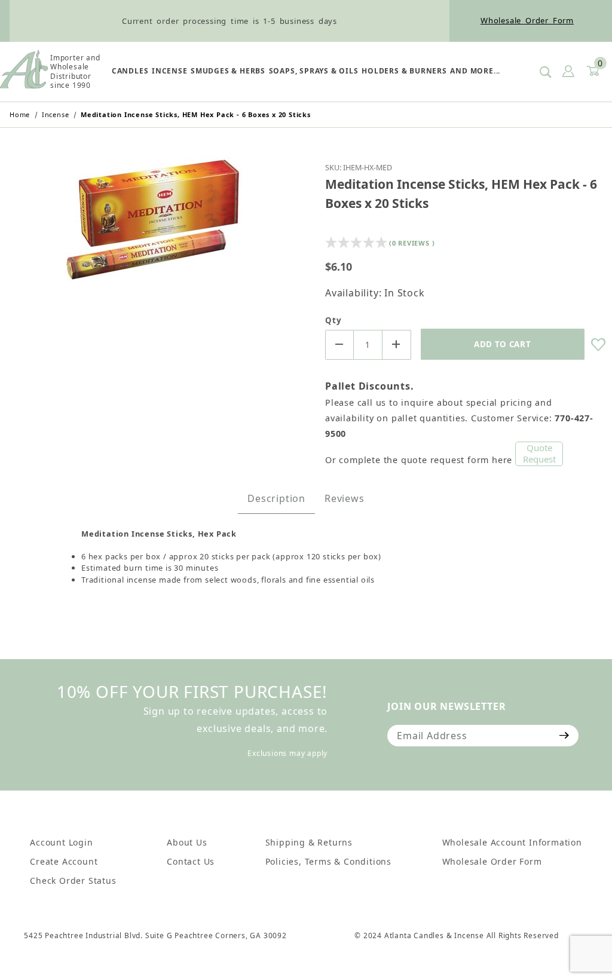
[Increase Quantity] (396, 345)
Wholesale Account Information (512, 842)
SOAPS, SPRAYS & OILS (314, 71)
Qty (333, 320)
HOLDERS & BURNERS (404, 71)
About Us (187, 842)
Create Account (63, 861)
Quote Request (539, 454)
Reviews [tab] (345, 498)
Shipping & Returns (309, 842)
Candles (130, 71)
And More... (475, 71)
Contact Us (191, 861)
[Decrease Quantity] (339, 345)
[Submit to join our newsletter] (564, 735)
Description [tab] (276, 498)
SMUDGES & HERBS (228, 71)
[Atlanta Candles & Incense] (24, 70)
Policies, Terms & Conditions (328, 861)
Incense (170, 71)
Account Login (61, 842)
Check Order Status (73, 880)
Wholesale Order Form (527, 20)
